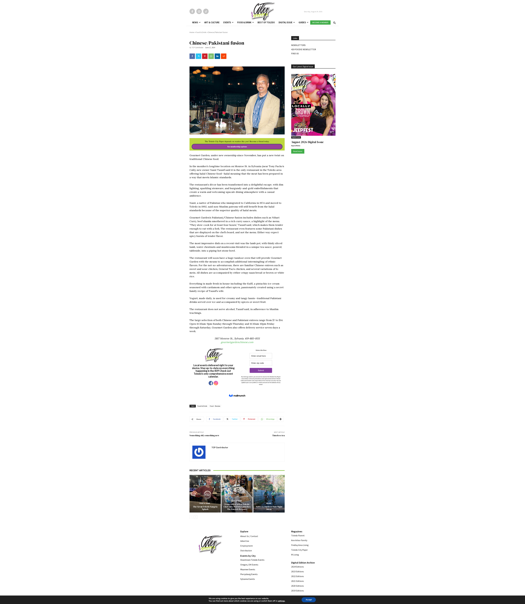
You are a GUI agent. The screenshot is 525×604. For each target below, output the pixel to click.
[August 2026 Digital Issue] (313, 105)
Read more (297, 151)
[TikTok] (206, 11)
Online (268, 503)
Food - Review (215, 406)
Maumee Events (247, 569)
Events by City (248, 555)
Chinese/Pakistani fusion (218, 32)
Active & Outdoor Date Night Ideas (269, 508)
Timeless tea (278, 435)
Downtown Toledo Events (252, 559)
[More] (280, 419)
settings (281, 601)
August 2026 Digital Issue (307, 142)
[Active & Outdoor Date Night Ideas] (269, 493)
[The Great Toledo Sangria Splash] (205, 493)
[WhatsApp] (211, 56)
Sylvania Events (247, 579)
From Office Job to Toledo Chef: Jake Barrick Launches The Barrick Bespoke (237, 507)
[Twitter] (198, 56)
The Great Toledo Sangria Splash (205, 508)
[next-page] (195, 517)
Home (191, 32)
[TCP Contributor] (200, 452)
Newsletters (298, 45)
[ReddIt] (223, 56)
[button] (334, 22)
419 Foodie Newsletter (303, 49)
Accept (309, 599)
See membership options (237, 146)
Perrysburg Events (249, 574)
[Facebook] (192, 11)
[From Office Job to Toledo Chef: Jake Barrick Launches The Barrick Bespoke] (237, 493)
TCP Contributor (197, 47)
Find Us (295, 53)
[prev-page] (191, 517)
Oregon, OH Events (249, 564)
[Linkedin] (217, 56)
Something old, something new (204, 435)
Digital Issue (296, 137)
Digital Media (295, 146)
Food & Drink (201, 32)
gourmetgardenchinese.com (237, 342)
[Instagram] (199, 11)
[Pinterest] (205, 56)
